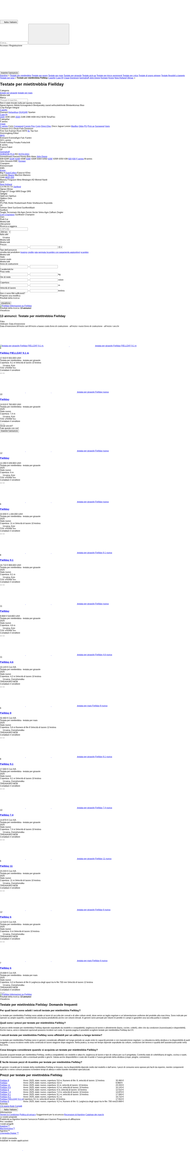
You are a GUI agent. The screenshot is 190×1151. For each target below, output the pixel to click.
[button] (95, 59)
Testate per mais (55, 75)
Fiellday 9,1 (6, 560)
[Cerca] (48, 34)
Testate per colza (130, 75)
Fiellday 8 (5, 713)
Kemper (104, 78)
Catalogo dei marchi (94, 1115)
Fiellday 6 (5, 917)
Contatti (18, 1106)
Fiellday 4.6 (6, 662)
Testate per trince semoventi (109, 75)
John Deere (94, 78)
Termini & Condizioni (9, 1115)
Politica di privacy (28, 1115)
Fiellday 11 (6, 866)
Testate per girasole (73, 75)
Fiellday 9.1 (6, 764)
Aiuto (12, 1106)
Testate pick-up (89, 75)
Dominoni (74, 78)
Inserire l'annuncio (9, 431)
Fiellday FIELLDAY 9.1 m (14, 353)
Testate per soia (7, 78)
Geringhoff (84, 78)
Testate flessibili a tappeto (173, 75)
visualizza (5, 303)
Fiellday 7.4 (6, 815)
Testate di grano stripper (150, 75)
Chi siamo (4, 1106)
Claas (66, 78)
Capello (51, 78)
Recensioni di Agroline (74, 1115)
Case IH (59, 78)
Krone (111, 78)
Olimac (130, 78)
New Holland (121, 78)
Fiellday (4, 399)
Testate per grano (40, 75)
